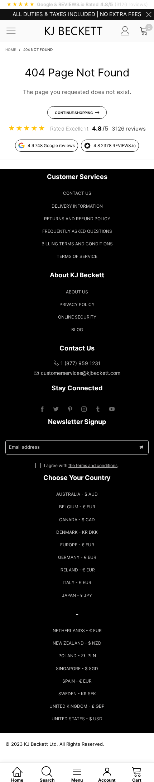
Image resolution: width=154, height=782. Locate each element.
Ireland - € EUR (77, 570)
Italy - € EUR (77, 582)
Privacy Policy (77, 304)
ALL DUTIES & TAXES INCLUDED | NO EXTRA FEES (77, 14)
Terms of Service (77, 256)
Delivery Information (77, 206)
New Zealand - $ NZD (77, 643)
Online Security (77, 317)
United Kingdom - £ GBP (77, 706)
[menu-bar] (15, 31)
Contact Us (77, 193)
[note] (77, 4)
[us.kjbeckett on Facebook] (42, 409)
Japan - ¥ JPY (77, 595)
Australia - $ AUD (77, 494)
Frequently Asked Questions (77, 231)
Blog (77, 329)
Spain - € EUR (77, 681)
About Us (77, 292)
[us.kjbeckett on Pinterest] (70, 409)
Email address (24, 447)
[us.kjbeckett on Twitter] (56, 409)
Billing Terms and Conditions (77, 243)
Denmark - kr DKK (77, 532)
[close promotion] (148, 14)
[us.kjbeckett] (73, 31)
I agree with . (81, 465)
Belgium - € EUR (77, 506)
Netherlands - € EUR (77, 630)
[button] (141, 447)
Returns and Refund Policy (77, 218)
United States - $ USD (77, 718)
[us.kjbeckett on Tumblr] (97, 409)
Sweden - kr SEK (77, 693)
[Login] (125, 30)
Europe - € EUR (77, 544)
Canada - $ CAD (77, 519)
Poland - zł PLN (77, 655)
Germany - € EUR (77, 557)
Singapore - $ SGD (77, 668)
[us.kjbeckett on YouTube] (111, 409)
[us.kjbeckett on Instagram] (84, 409)
